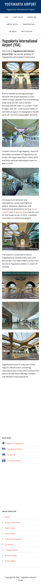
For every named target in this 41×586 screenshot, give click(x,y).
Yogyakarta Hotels (14, 449)
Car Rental (10, 455)
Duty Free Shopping (13, 539)
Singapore (17, 212)
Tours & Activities (13, 460)
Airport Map (10, 533)
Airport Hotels (11, 555)
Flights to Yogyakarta (15, 443)
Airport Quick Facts (12, 522)
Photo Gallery (10, 561)
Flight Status (10, 528)
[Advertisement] (20, 406)
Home (7, 517)
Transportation (11, 550)
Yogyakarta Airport (20, 4)
